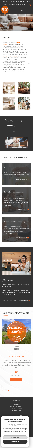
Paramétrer (15, 437)
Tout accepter (15, 442)
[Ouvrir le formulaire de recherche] (22, 10)
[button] (8, 391)
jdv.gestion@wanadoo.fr (16, 406)
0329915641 (17, 404)
